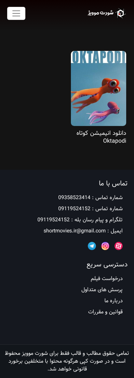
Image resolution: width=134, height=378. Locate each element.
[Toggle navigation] (16, 13)
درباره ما (113, 300)
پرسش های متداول (102, 289)
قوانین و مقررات (105, 311)
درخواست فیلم (107, 278)
